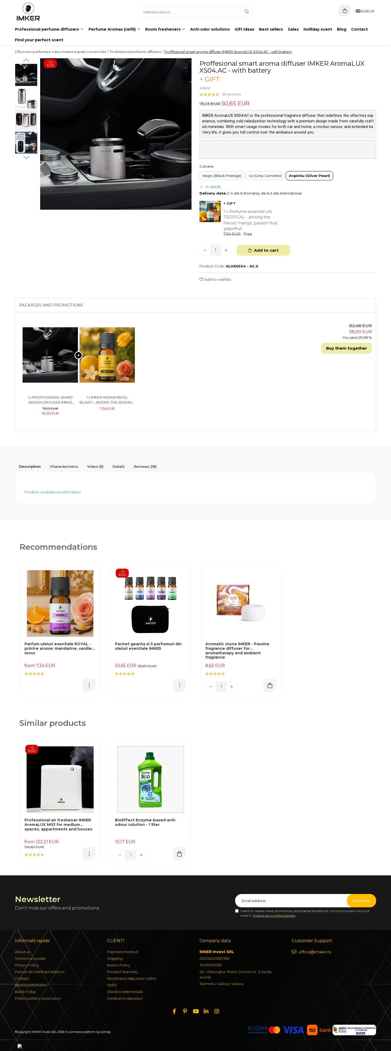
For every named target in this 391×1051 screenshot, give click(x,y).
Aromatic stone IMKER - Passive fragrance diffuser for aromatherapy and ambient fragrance (237, 651)
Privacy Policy (27, 965)
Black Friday (25, 992)
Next (26, 156)
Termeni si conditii (30, 958)
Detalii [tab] (119, 466)
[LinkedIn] (206, 1011)
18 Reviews (231, 94)
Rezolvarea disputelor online (131, 978)
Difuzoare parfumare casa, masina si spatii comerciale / (62, 51)
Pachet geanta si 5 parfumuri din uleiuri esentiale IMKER (148, 646)
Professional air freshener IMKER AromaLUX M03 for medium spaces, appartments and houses (58, 824)
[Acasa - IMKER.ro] (48, 12)
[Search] (247, 12)
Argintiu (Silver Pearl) (309, 175)
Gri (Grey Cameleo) (265, 175)
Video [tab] (95, 466)
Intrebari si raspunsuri (125, 998)
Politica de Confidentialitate (274, 915)
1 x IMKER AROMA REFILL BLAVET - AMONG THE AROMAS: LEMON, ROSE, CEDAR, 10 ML (107, 400)
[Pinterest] (185, 1011)
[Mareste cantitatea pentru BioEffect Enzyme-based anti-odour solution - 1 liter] (141, 855)
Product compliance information (52, 492)
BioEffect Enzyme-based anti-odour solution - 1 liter (145, 822)
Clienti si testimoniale (125, 992)
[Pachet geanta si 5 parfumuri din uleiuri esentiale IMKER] (150, 603)
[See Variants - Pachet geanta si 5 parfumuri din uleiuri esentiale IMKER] (179, 685)
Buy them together (346, 348)
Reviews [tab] (145, 466)
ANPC (112, 985)
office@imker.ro (314, 951)
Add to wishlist (217, 279)
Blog (341, 29)
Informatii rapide (32, 940)
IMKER (204, 88)
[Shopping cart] (345, 11)
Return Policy (118, 965)
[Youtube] (195, 1011)
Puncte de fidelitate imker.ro (40, 972)
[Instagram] (216, 1011)
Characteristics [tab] (64, 466)
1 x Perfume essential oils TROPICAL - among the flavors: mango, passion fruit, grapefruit (250, 220)
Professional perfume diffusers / (137, 51)
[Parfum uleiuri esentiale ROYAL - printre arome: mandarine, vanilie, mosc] (60, 603)
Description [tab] (30, 466)
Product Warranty (122, 972)
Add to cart (265, 250)
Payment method (122, 952)
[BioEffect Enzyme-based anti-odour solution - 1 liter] (150, 779)
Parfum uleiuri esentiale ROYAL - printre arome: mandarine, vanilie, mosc (58, 648)
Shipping (115, 958)
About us (22, 952)
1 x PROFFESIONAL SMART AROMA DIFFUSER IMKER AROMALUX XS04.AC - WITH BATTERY (50, 400)
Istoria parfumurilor (31, 985)
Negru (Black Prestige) (222, 175)
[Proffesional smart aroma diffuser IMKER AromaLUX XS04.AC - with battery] (116, 134)
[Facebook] (174, 1011)
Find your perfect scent (39, 40)
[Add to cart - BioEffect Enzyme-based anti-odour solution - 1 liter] (179, 853)
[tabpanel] (116, 134)
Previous (26, 61)
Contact (359, 29)
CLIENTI (115, 940)
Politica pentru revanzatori (38, 998)
